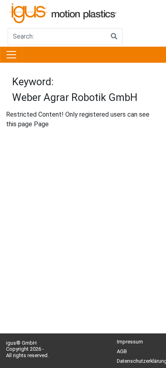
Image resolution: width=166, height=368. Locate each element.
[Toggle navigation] (11, 55)
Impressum (130, 342)
